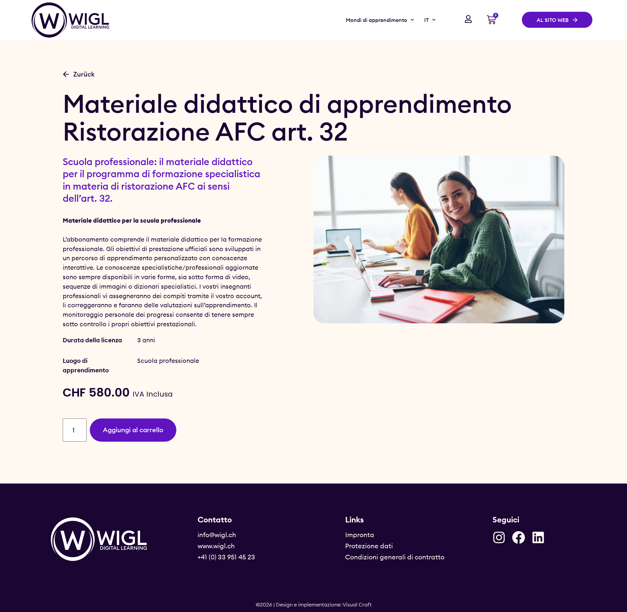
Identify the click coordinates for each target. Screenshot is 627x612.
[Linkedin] (538, 537)
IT (426, 20)
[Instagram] (499, 537)
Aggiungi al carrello (133, 430)
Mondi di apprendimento (376, 20)
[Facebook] (518, 537)
